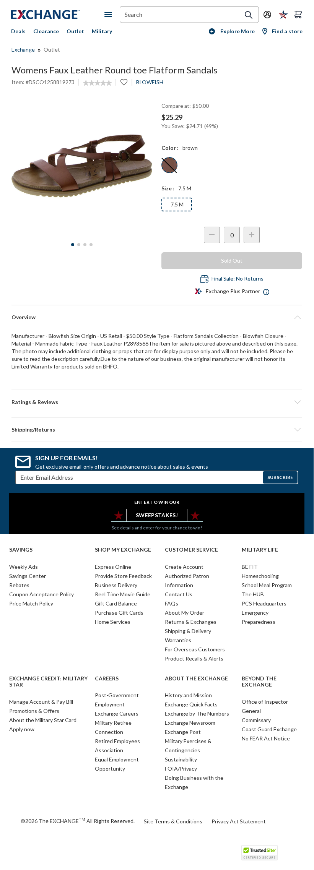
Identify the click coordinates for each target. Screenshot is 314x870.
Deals (18, 31)
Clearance (46, 31)
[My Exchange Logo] (57, 14)
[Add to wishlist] (124, 82)
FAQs (171, 603)
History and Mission (188, 695)
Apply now (21, 729)
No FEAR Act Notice (266, 738)
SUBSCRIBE (280, 477)
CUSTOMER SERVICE (191, 550)
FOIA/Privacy (181, 768)
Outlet (75, 31)
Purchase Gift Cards (119, 612)
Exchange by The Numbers (197, 713)
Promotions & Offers (34, 711)
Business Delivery (116, 585)
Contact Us (178, 594)
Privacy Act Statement (239, 821)
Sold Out (231, 260)
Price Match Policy (31, 603)
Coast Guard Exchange (269, 729)
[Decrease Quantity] (212, 235)
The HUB (253, 594)
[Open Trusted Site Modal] (259, 852)
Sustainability (181, 759)
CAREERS (107, 678)
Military (102, 31)
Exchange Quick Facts (191, 704)
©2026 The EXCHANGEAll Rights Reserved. (78, 820)
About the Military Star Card (42, 720)
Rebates (19, 585)
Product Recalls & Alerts (194, 658)
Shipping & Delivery (188, 631)
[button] (156, 402)
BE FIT (250, 566)
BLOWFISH (149, 82)
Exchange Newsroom (190, 722)
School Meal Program (267, 585)
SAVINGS (21, 550)
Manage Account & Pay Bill (41, 701)
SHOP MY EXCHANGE (123, 550)
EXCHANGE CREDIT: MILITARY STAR (48, 681)
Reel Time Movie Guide (122, 594)
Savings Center (27, 576)
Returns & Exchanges (190, 621)
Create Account (184, 566)
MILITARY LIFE (260, 550)
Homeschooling (260, 576)
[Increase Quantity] (252, 235)
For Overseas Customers (195, 649)
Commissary (256, 720)
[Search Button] (248, 15)
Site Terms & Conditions (173, 821)
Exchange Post (183, 732)
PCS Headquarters (264, 603)
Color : (170, 147)
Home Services (112, 621)
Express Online (113, 566)
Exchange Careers (116, 713)
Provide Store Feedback (123, 576)
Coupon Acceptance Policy (41, 594)
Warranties (178, 640)
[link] (97, 83)
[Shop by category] (109, 14)
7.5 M (177, 204)
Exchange (23, 49)
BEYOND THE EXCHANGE (259, 681)
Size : (167, 188)
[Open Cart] (298, 14)
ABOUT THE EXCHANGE (196, 678)
